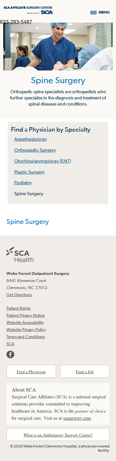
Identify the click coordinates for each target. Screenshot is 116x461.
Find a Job (85, 372)
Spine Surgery (28, 193)
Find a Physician (31, 372)
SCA (10, 343)
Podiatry (23, 182)
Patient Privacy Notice (25, 315)
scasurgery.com (77, 418)
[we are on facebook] (10, 354)
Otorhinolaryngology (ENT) (42, 161)
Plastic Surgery (29, 172)
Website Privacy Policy (26, 329)
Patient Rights (18, 308)
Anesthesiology (30, 139)
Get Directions (19, 294)
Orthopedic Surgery (35, 150)
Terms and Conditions (25, 336)
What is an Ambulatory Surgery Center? (58, 435)
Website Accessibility (25, 322)
